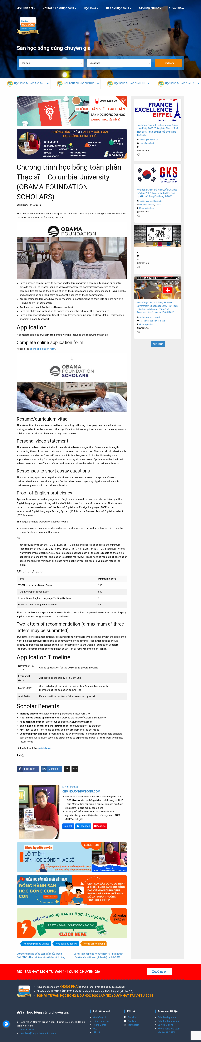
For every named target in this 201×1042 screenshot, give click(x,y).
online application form (42, 348)
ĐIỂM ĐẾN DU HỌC (149, 8)
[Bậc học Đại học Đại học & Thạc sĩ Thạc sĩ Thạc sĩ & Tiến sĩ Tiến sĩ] (53, 63)
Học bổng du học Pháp (148, 140)
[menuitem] (25, 83)
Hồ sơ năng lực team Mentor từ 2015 (169, 1030)
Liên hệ (96, 1032)
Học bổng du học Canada (36, 943)
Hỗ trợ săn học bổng (94, 943)
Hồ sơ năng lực (101, 1021)
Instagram (133, 1024)
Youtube (101, 826)
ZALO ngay (159, 971)
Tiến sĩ (158, 205)
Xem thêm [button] (158, 344)
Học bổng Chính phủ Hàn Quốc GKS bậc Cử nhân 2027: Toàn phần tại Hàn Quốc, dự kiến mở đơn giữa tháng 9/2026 (157, 193)
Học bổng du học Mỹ (66, 943)
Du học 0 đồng (165, 1024)
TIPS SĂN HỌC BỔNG (117, 8)
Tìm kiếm (168, 62)
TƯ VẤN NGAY (176, 8)
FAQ (95, 1028)
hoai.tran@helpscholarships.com (38, 1033)
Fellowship (144, 321)
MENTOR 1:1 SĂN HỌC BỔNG (58, 8)
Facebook (84, 826)
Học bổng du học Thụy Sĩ (149, 317)
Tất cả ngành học (146, 208)
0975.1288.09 (27, 1029)
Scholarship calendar (169, 1021)
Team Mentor (100, 1024)
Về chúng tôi (100, 1017)
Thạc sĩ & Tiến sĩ (146, 143)
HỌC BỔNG (90, 8)
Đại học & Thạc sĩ (146, 205)
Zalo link (68, 826)
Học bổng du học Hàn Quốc (150, 201)
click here (45, 748)
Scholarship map (167, 1017)
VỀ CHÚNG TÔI (25, 8)
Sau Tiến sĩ (154, 321)
